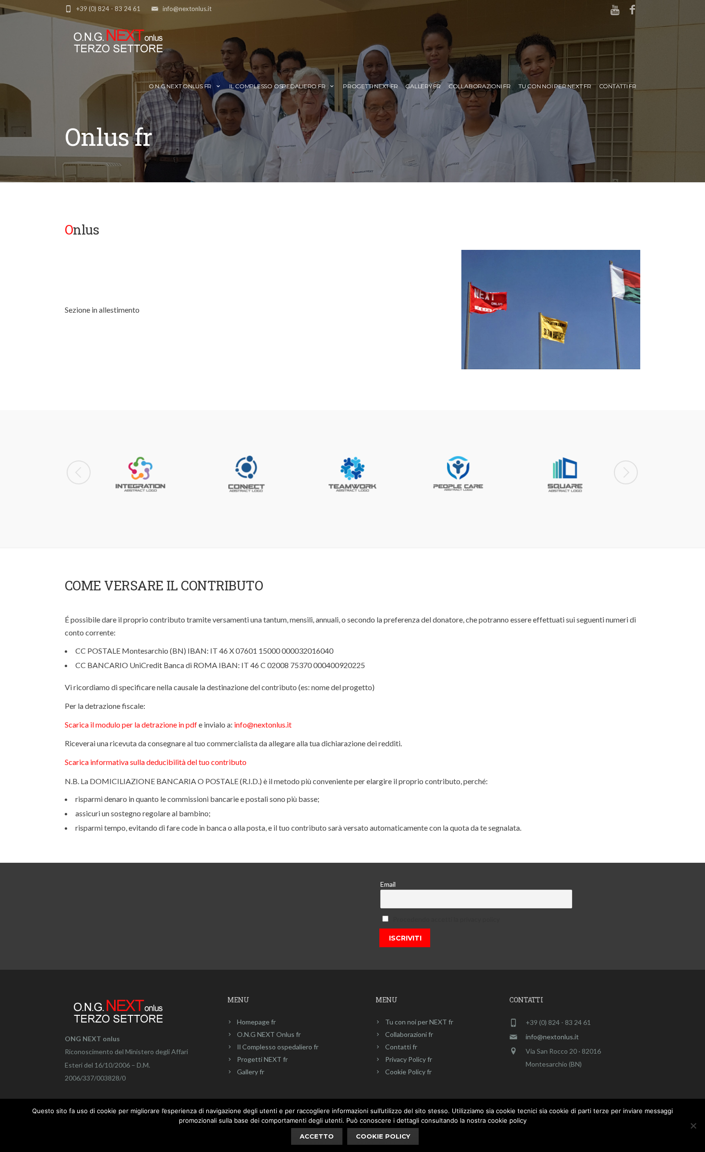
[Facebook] (632, 10)
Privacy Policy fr (408, 1059)
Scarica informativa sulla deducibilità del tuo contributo (156, 761)
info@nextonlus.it (187, 8)
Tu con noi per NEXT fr (554, 86)
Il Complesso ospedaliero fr (277, 86)
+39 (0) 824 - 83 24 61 (108, 8)
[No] (693, 1125)
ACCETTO (317, 1136)
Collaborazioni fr (479, 86)
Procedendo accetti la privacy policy (446, 919)
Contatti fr (617, 86)
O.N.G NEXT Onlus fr (180, 86)
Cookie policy (383, 1136)
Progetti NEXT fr (370, 86)
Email (388, 884)
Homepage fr (256, 1022)
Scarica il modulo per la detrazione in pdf (131, 724)
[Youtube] (616, 10)
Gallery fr (423, 86)
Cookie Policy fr (408, 1072)
